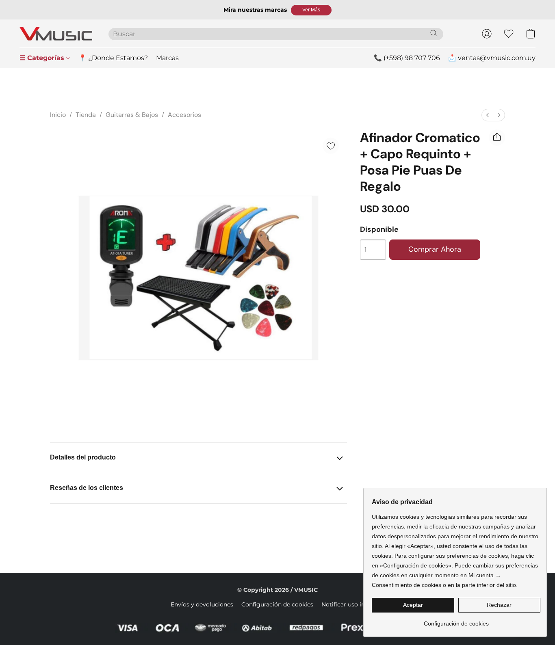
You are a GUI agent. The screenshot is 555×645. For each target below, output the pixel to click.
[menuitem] (487, 115)
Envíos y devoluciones (202, 604)
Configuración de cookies (277, 604)
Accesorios (184, 114)
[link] (456, 620)
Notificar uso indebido (352, 604)
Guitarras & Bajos (132, 114)
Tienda (86, 114)
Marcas (167, 58)
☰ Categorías (43, 58)
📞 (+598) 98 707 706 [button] (407, 58)
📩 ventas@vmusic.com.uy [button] (491, 58)
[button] (311, 10)
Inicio (58, 114)
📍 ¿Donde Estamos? (113, 58)
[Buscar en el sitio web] (434, 33)
